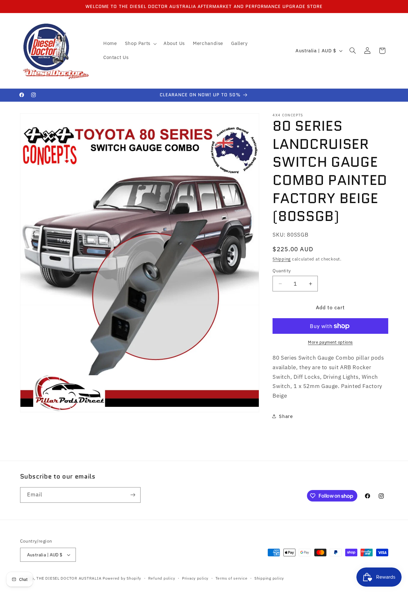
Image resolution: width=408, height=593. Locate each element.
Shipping (282, 258)
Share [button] (286, 416)
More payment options (330, 342)
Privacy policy (195, 578)
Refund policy (161, 578)
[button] (140, 44)
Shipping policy (269, 578)
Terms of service (231, 578)
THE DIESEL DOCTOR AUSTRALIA (69, 578)
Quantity (282, 271)
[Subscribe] (132, 495)
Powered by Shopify (122, 578)
